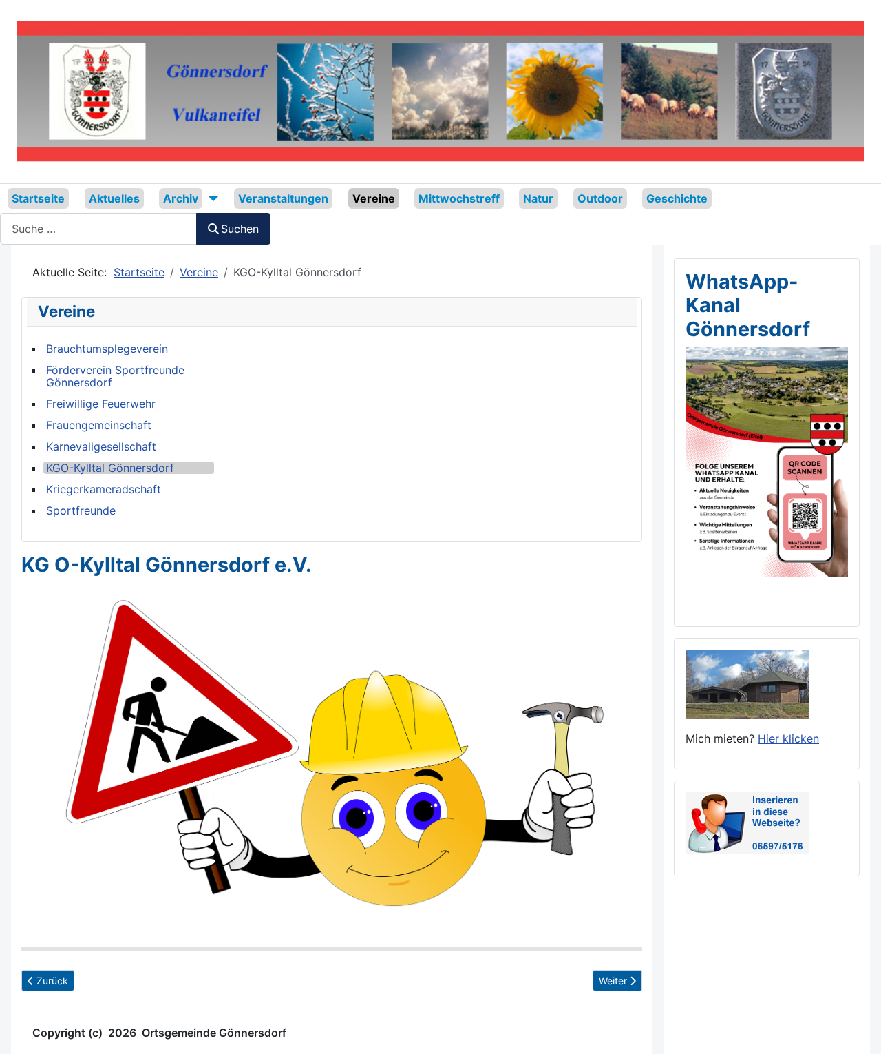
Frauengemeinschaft (98, 425)
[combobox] (98, 228)
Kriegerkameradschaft (103, 489)
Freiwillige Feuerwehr (101, 403)
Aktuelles (114, 198)
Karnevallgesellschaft (101, 446)
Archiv (180, 198)
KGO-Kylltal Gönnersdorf (110, 468)
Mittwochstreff (459, 198)
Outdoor (600, 198)
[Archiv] (210, 198)
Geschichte (677, 198)
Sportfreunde (81, 510)
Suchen (240, 229)
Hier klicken (788, 738)
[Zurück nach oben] (857, 1028)
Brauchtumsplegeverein (107, 348)
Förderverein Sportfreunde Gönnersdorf (115, 376)
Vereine (373, 198)
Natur (538, 198)
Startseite (38, 198)
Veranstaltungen (283, 198)
